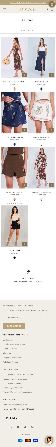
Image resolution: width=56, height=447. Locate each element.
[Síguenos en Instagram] (11, 427)
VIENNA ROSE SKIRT (41, 137)
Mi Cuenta (7, 353)
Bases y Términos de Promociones (17, 392)
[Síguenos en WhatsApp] (32, 427)
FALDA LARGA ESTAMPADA (14, 82)
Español (26, 434)
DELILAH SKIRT (41, 82)
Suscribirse (14, 326)
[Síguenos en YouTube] (18, 427)
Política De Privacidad (12, 383)
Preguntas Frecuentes (12, 357)
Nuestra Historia (10, 349)
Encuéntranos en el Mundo (14, 344)
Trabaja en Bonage (10, 362)
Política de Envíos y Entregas (15, 379)
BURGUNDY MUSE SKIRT (41, 192)
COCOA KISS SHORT (14, 192)
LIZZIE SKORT (14, 251)
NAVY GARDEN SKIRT (14, 137)
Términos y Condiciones (13, 388)
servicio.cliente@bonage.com (15, 404)
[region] (28, 280)
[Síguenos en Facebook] (4, 427)
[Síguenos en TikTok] (25, 427)
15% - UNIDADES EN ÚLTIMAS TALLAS (28, 3)
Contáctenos (8, 340)
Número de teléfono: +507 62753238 (18, 409)
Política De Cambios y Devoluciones (18, 374)
